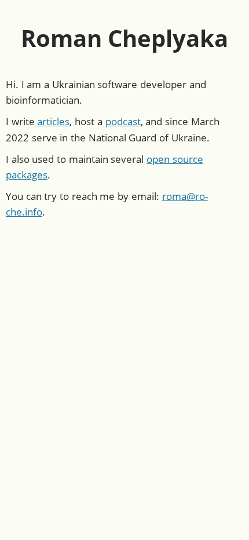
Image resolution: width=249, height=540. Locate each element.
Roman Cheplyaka (125, 38)
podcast (123, 121)
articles (53, 121)
